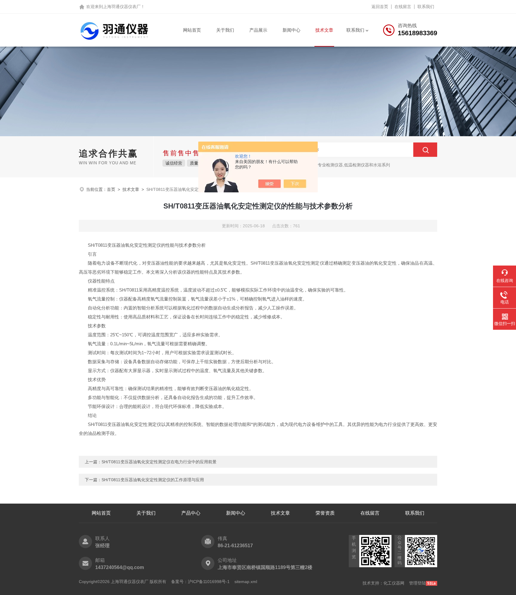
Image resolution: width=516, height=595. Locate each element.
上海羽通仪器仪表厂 (122, 6)
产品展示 (258, 30)
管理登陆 (417, 583)
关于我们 (225, 30)
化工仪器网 (393, 583)
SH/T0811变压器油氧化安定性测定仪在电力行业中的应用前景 (159, 461)
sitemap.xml (245, 581)
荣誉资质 (325, 513)
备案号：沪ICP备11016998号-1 (200, 581)
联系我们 (425, 6)
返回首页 (379, 6)
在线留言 (402, 6)
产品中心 (190, 513)
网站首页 (192, 30)
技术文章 (324, 30)
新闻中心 (291, 30)
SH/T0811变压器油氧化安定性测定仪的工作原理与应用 (153, 479)
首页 (111, 189)
